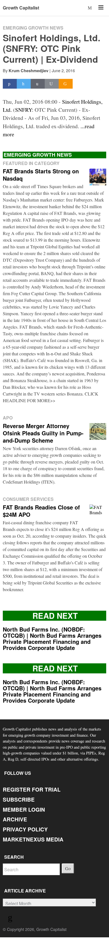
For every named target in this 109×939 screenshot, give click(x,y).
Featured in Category (31, 163)
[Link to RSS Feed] (11, 918)
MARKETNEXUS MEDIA (33, 839)
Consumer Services (28, 499)
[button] (90, 7)
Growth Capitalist (21, 7)
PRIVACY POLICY (25, 829)
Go (68, 868)
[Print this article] (52, 84)
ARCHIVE (15, 819)
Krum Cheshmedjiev (28, 70)
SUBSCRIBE (19, 799)
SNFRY (23, 109)
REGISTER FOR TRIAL (32, 789)
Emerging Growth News (33, 28)
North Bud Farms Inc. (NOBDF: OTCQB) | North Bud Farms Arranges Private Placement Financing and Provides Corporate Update (52, 638)
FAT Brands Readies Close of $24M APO (41, 510)
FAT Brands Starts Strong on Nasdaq (41, 174)
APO (8, 417)
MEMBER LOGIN (24, 809)
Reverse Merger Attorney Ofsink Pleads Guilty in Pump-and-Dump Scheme (43, 433)
